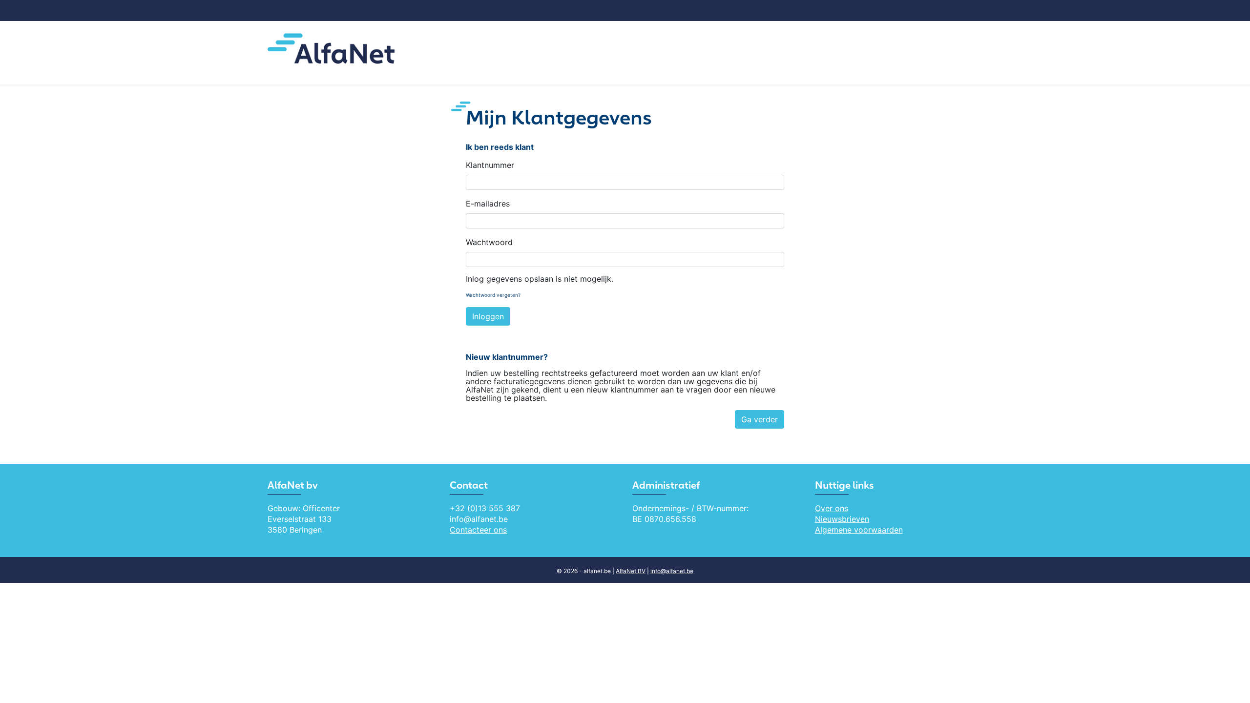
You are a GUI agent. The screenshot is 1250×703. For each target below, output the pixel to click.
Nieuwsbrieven (842, 519)
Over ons (831, 508)
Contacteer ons (478, 530)
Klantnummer (490, 165)
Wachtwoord (489, 242)
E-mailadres (488, 203)
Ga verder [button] (759, 419)
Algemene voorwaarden (859, 530)
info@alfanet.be (671, 571)
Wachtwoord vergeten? (493, 295)
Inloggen (488, 316)
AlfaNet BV (631, 571)
